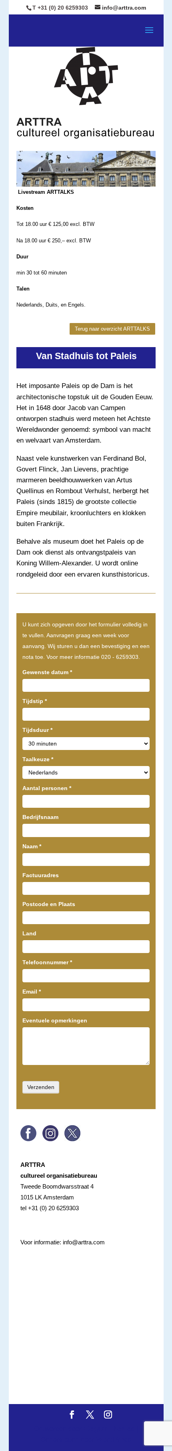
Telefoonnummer (47, 962)
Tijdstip (34, 701)
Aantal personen (46, 788)
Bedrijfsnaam (40, 817)
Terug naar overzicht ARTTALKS (112, 329)
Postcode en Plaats (48, 904)
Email (31, 991)
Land (29, 933)
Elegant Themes (109, 1429)
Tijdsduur (37, 730)
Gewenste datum (47, 672)
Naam (31, 846)
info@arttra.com (84, 1242)
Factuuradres (40, 875)
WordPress (113, 1439)
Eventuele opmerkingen (54, 1020)
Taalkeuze (37, 759)
